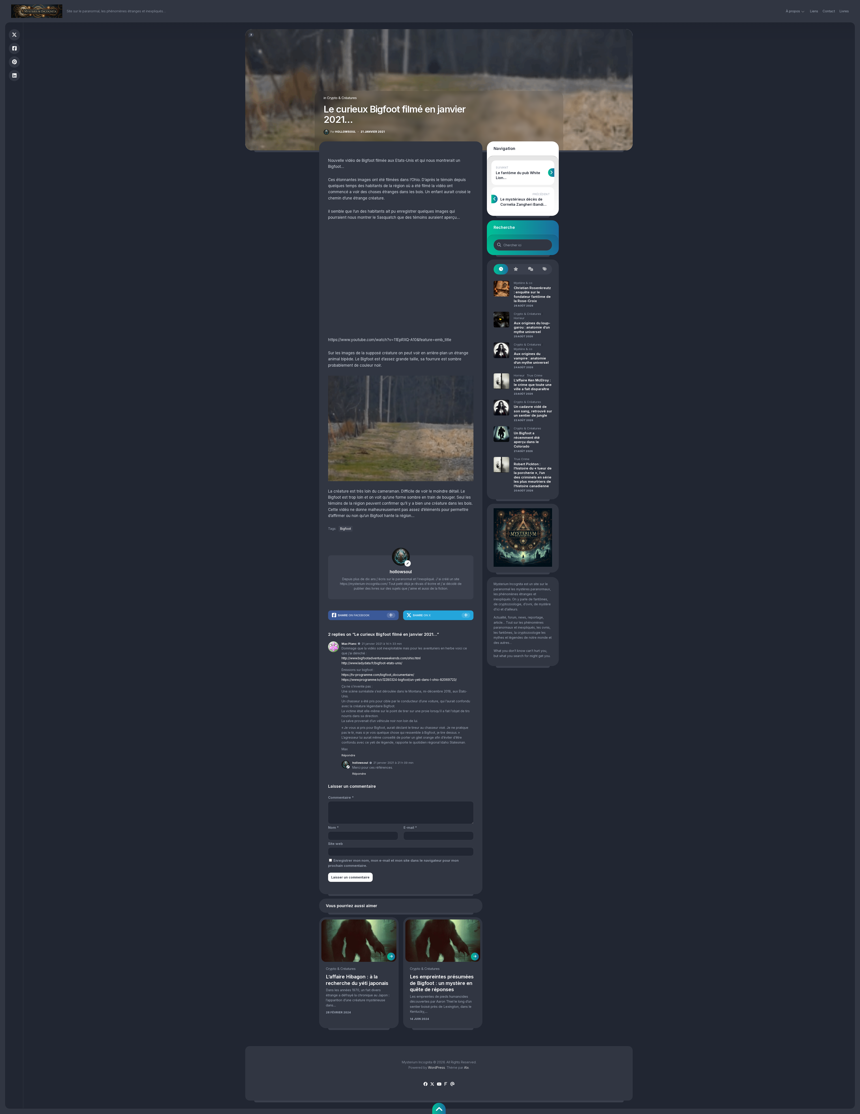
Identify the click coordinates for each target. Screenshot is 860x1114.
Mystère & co (523, 283)
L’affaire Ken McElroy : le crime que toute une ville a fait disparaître (533, 384)
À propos (793, 11)
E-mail (410, 827)
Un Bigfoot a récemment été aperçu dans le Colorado (527, 439)
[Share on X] (14, 35)
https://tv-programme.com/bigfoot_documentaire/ (378, 675)
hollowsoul (343, 131)
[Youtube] (439, 1084)
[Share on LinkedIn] (14, 75)
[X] (432, 1084)
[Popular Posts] (515, 269)
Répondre (348, 755)
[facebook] (426, 1084)
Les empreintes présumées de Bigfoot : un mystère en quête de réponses (442, 983)
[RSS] (446, 1084)
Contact (829, 11)
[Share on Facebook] (14, 48)
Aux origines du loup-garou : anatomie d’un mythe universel (532, 327)
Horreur (519, 318)
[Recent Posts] (501, 269)
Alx (466, 1067)
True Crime (534, 375)
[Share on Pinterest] (14, 62)
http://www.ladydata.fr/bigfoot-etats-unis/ (372, 663)
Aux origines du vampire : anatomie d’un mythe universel (531, 358)
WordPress (436, 1067)
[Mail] (452, 1084)
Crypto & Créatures (342, 98)
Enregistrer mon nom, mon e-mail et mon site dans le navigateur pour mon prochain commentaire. (393, 863)
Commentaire (341, 797)
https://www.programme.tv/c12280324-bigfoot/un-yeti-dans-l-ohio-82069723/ (399, 679)
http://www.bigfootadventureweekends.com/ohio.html (381, 658)
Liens (814, 11)
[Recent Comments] (530, 269)
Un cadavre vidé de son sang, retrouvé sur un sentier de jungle (533, 411)
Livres (844, 11)
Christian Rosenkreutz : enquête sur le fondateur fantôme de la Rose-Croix (532, 294)
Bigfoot (345, 528)
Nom (333, 827)
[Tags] (545, 269)
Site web (335, 843)
